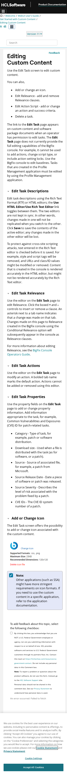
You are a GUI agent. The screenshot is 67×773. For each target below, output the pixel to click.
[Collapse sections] (1, 27)
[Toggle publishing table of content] (12, 26)
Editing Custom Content (13, 22)
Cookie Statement (47, 747)
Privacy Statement (41, 688)
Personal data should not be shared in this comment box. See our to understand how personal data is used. (33, 688)
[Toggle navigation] (3, 11)
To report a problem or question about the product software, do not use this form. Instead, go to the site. (36, 675)
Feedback (54, 52)
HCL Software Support (29, 680)
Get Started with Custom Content (18, 19)
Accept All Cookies (33, 767)
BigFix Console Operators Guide (29, 352)
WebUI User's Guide (28, 15)
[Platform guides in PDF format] (5, 27)
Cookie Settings (33, 758)
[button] (9, 191)
